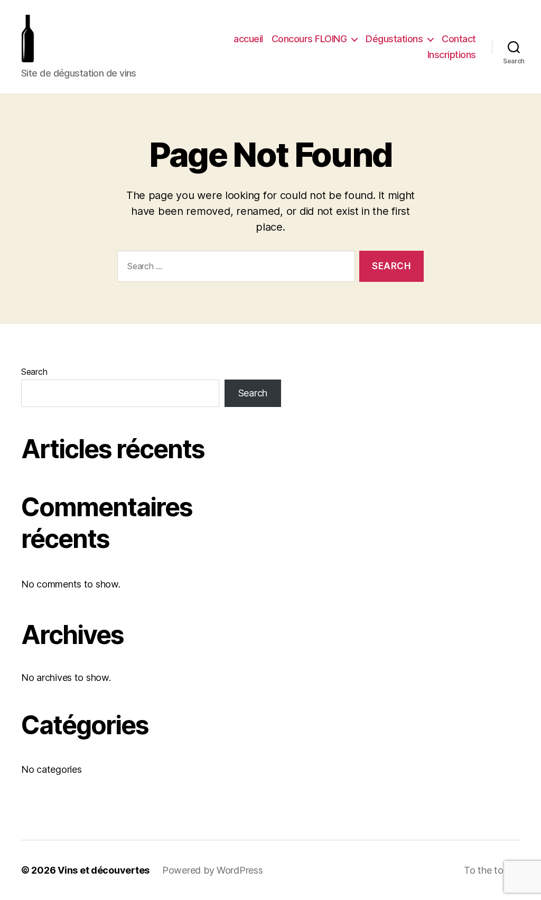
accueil (248, 38)
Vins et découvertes (104, 870)
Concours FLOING (309, 38)
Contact (459, 38)
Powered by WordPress (212, 870)
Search (34, 371)
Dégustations (394, 38)
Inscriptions (451, 54)
